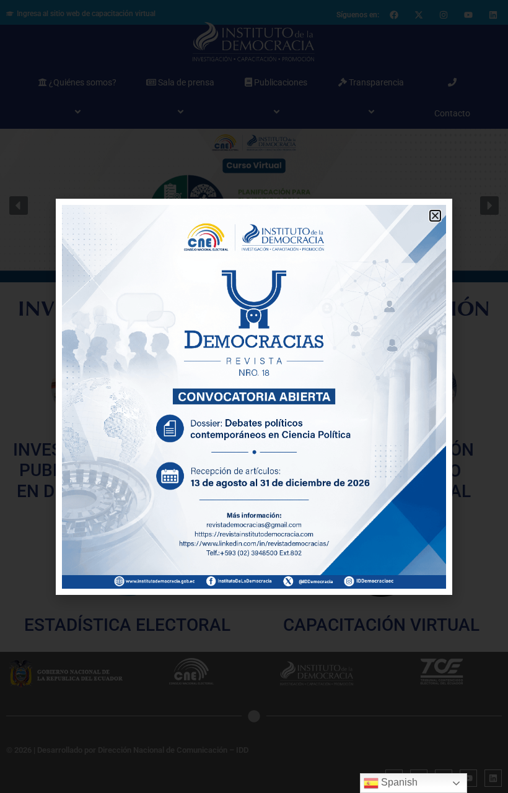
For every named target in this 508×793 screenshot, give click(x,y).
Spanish (398, 782)
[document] (254, 396)
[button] (435, 215)
